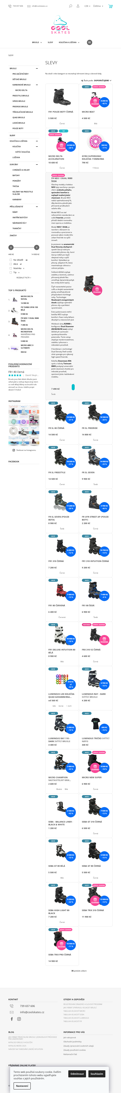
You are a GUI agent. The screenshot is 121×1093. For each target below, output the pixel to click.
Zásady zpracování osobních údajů (78, 1046)
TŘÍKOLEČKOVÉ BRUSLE (23, 112)
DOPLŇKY (14, 164)
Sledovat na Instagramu (26, 450)
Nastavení (22, 1086)
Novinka (18, 268)
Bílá (95, 123)
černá (61, 706)
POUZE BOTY (18, 128)
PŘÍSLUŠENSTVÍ (16, 206)
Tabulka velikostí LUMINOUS (76, 1018)
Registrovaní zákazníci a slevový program (82, 1004)
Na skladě (20, 259)
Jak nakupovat (69, 1037)
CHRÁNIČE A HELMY (21, 170)
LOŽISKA (16, 157)
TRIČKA (16, 186)
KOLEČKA (17, 146)
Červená (62, 617)
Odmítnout (77, 1073)
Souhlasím (97, 1073)
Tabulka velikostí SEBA (73, 1015)
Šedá (53, 394)
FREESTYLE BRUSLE (21, 95)
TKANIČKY (17, 228)
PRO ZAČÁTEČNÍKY (20, 74)
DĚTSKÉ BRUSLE (19, 79)
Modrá (59, 789)
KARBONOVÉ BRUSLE (22, 85)
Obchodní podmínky (72, 1041)
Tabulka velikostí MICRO (74, 1011)
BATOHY (16, 175)
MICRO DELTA (21, 90)
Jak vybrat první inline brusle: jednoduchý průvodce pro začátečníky (32, 1038)
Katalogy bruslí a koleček (20, 1042)
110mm (96, 168)
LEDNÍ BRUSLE (19, 123)
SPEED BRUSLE (19, 101)
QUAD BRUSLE (19, 117)
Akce (17, 264)
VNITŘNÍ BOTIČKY (20, 217)
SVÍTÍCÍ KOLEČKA (22, 152)
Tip (16, 272)
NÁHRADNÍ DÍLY (19, 223)
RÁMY (15, 212)
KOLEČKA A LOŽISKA (18, 141)
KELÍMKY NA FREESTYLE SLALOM (23, 192)
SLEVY (12, 135)
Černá (62, 123)
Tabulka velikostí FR (72, 1021)
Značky (13, 235)
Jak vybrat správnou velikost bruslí (80, 1008)
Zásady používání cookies (74, 1050)
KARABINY (17, 199)
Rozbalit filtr (23, 277)
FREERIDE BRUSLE (20, 106)
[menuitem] (37, 42)
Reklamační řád (70, 1054)
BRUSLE (13, 68)
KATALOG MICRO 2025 (17, 1046)
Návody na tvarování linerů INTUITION (25, 1049)
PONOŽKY (17, 181)
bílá (54, 706)
